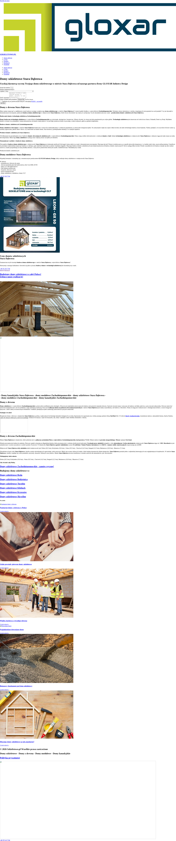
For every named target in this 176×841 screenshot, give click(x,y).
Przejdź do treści (5, 1)
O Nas (5, 59)
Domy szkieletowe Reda (11, 475)
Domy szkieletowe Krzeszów (13, 492)
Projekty (6, 61)
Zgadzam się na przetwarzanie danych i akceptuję (22, 101)
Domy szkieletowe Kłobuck (12, 488)
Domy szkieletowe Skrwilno (13, 496)
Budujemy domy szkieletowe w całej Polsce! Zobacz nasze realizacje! (20, 275)
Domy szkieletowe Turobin (12, 483)
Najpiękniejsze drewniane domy (12, 630)
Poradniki (6, 64)
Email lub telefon (5, 87)
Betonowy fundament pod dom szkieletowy (16, 686)
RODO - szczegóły (36, 101)
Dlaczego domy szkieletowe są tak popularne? (17, 742)
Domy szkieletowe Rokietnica (14, 479)
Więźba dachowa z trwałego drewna (13, 621)
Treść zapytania (4, 97)
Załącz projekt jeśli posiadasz (8, 99)
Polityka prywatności (10, 758)
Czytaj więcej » (4, 511)
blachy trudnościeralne (132, 416)
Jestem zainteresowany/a (7, 89)
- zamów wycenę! (27, 466)
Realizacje (7, 63)
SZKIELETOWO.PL (8, 54)
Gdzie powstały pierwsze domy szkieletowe (16, 564)
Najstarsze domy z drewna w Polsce (13, 508)
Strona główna (8, 58)
